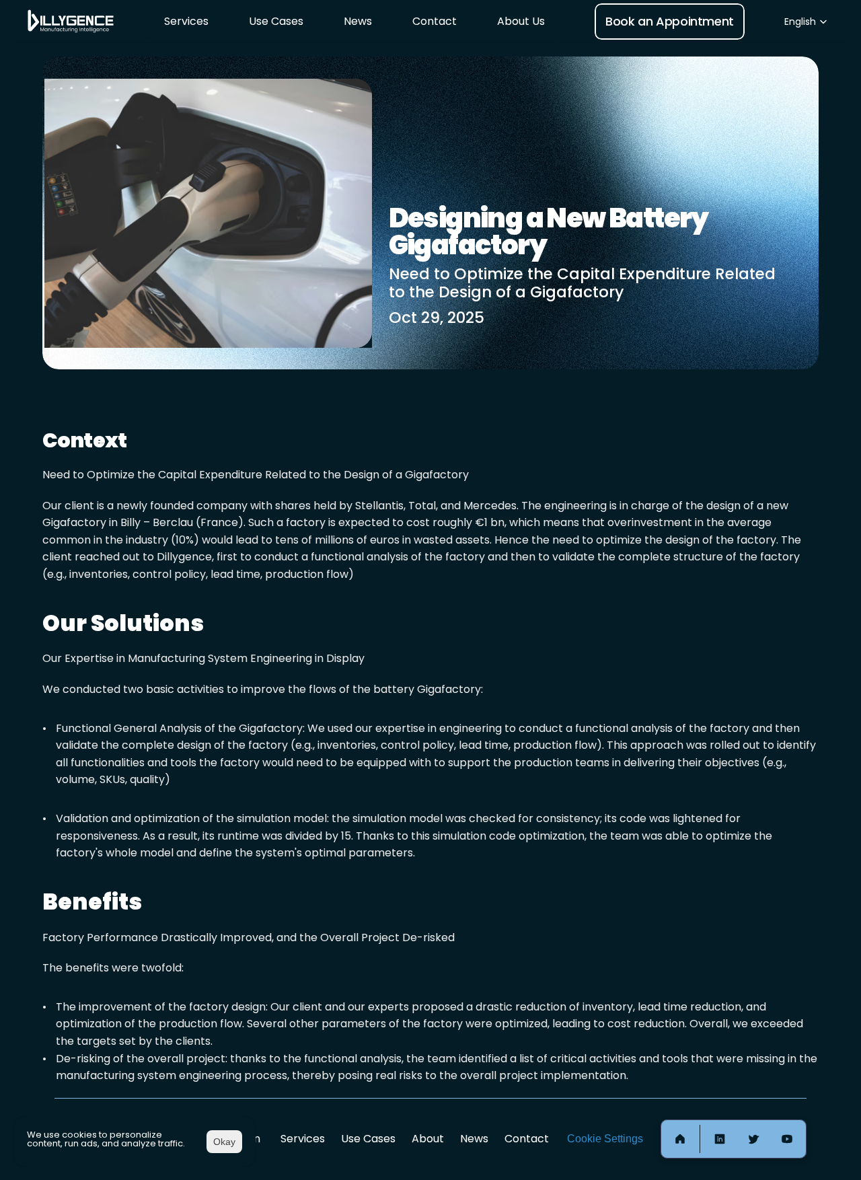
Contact (526, 1138)
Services (302, 1138)
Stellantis (379, 505)
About (428, 1138)
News (474, 1138)
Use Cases (368, 1138)
